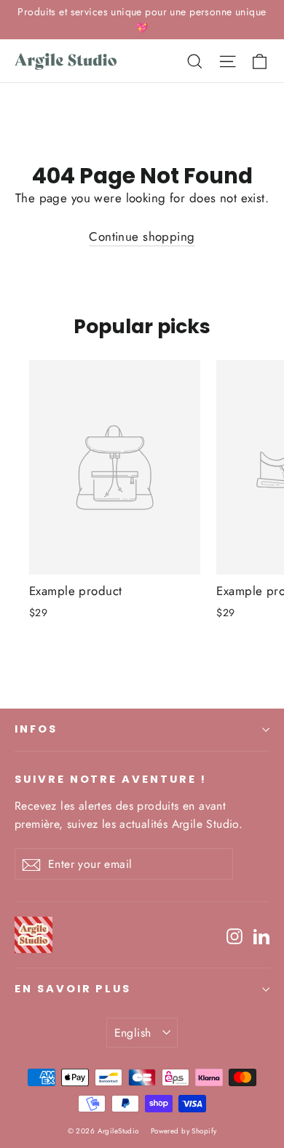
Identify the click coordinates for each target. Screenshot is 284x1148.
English (132, 1032)
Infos (36, 729)
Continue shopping (141, 236)
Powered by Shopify (184, 1130)
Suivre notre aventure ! (111, 779)
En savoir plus (73, 988)
